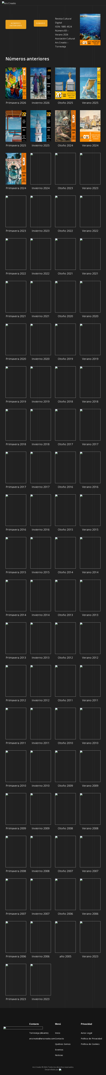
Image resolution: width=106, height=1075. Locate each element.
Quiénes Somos (63, 1044)
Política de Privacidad (91, 1038)
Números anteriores (16, 24)
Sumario (40, 23)
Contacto (59, 1038)
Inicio (57, 1032)
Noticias (59, 1055)
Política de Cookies (90, 1044)
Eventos (59, 1049)
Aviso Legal (86, 1032)
